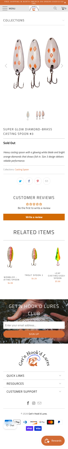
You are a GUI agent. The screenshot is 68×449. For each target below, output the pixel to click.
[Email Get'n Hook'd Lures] (39, 403)
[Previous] (6, 66)
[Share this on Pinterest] (38, 181)
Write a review (34, 217)
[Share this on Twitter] (20, 181)
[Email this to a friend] (46, 181)
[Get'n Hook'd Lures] (34, 8)
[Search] (56, 8)
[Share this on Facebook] (29, 181)
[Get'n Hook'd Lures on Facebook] (28, 403)
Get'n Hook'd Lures (38, 413)
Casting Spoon (22, 169)
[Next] (61, 66)
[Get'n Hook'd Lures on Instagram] (33, 403)
